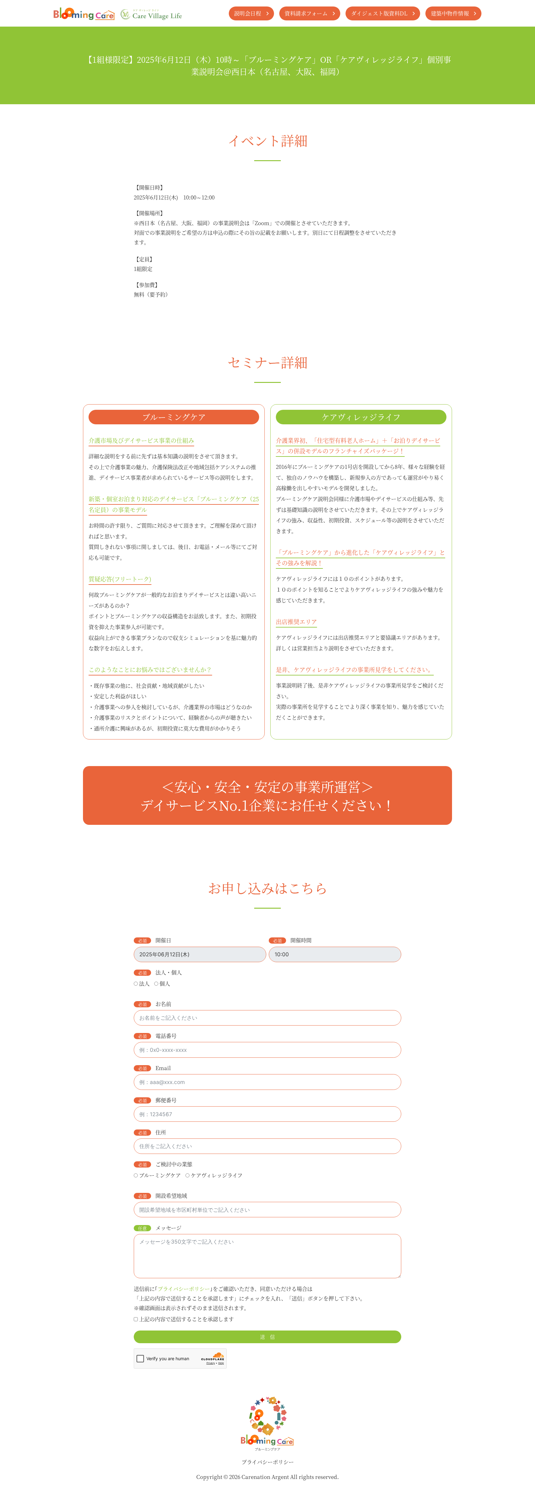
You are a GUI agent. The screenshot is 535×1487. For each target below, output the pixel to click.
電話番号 (165, 1035)
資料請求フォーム (306, 13)
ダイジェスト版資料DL (379, 13)
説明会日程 (247, 13)
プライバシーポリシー (267, 1462)
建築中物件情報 (450, 13)
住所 (160, 1132)
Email (163, 1068)
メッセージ (168, 1228)
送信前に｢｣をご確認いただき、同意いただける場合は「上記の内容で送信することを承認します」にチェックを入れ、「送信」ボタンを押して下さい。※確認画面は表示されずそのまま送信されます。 (249, 1298)
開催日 (163, 940)
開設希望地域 (171, 1195)
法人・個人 (168, 972)
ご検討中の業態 (173, 1164)
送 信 (267, 1336)
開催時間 (300, 940)
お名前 (163, 1004)
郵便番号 (165, 1100)
